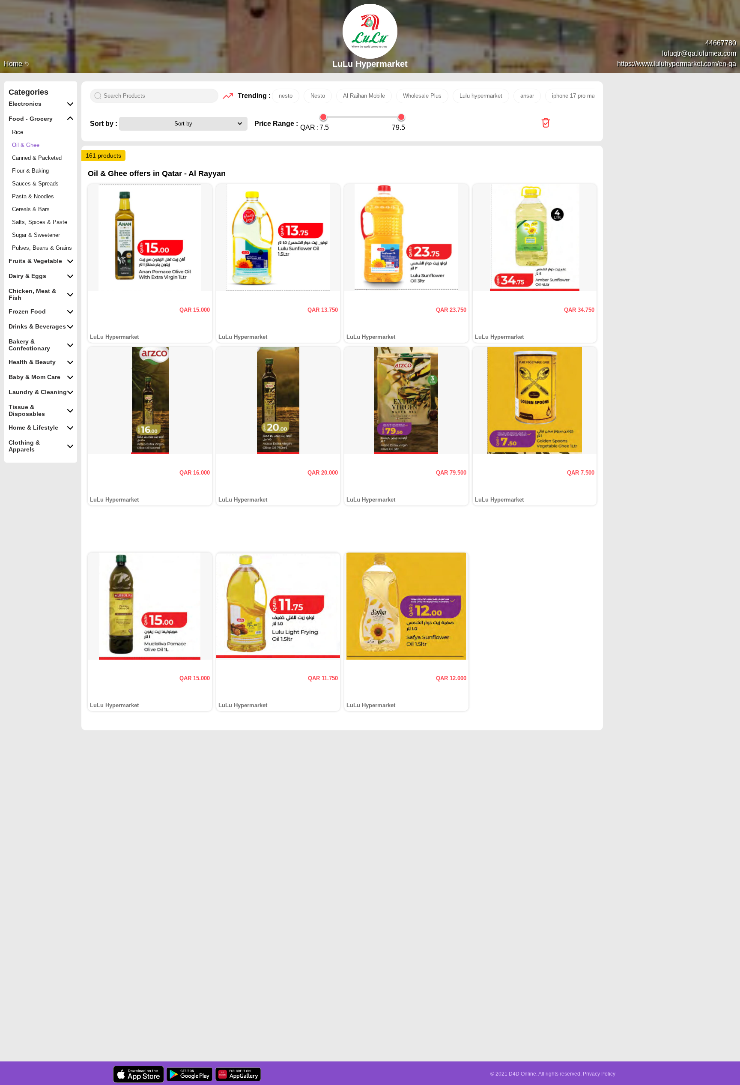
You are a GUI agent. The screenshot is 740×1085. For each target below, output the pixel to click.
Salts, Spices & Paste (39, 222)
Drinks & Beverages (37, 326)
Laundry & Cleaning (38, 392)
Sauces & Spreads (35, 183)
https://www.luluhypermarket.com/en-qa (676, 63)
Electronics (25, 103)
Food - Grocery (31, 118)
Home (14, 63)
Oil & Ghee (25, 145)
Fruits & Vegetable (35, 260)
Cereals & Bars (31, 209)
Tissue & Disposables (27, 410)
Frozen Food (27, 311)
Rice (17, 132)
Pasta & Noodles (33, 196)
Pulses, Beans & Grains (42, 248)
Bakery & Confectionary (29, 345)
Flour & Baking (30, 170)
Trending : (253, 95)
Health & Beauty (32, 362)
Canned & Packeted (37, 158)
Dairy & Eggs (27, 275)
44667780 (720, 43)
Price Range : (276, 123)
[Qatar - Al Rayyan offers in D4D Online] (545, 123)
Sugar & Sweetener (36, 235)
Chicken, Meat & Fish (32, 294)
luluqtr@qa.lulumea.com (699, 53)
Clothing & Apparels (24, 446)
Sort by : (104, 123)
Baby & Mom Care (34, 377)
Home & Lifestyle (33, 427)
